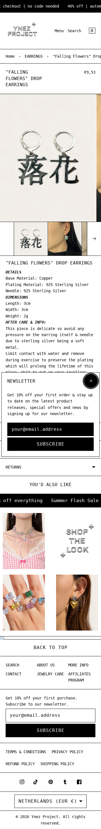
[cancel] (91, 381)
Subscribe (51, 444)
